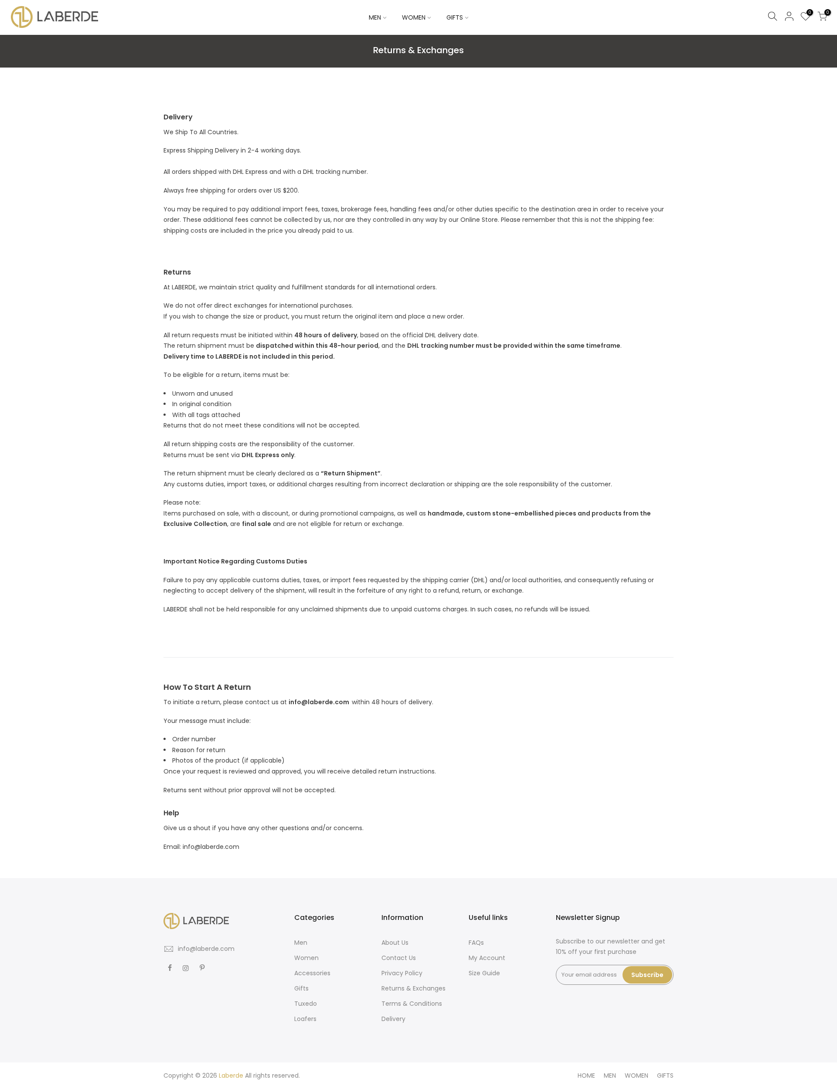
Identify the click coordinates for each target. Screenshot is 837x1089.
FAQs (476, 942)
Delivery (393, 1018)
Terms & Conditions (411, 1003)
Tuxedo (305, 1003)
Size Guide (484, 973)
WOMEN (413, 17)
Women (306, 957)
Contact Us (398, 957)
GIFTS (454, 17)
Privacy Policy (401, 973)
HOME (586, 1075)
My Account (487, 957)
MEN (375, 17)
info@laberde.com (206, 948)
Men (300, 942)
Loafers (305, 1018)
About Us (394, 942)
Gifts (301, 988)
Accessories (312, 973)
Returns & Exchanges (413, 988)
